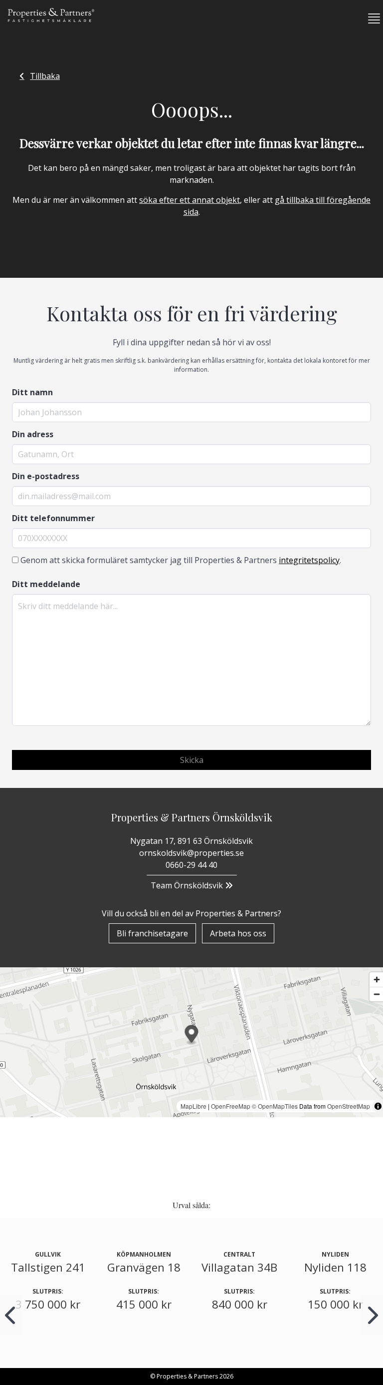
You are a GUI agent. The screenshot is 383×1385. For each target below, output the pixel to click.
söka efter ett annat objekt (189, 199)
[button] (370, 18)
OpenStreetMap (348, 1106)
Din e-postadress (45, 476)
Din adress (32, 434)
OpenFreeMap (230, 1106)
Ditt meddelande (46, 584)
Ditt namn (32, 392)
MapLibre (193, 1106)
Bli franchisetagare (152, 933)
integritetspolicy (309, 560)
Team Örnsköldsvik (188, 885)
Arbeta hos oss (238, 933)
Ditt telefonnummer (53, 518)
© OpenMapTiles (275, 1106)
